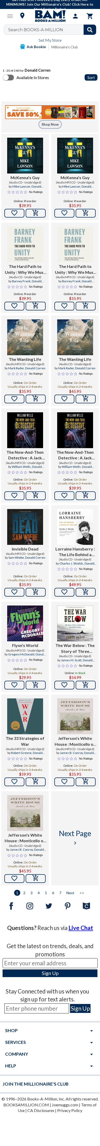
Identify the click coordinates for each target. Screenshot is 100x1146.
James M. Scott (71, 660)
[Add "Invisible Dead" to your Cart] (36, 592)
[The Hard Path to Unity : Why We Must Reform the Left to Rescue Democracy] (25, 244)
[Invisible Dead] (25, 527)
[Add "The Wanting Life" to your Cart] (36, 399)
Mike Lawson (21, 186)
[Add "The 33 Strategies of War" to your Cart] (36, 781)
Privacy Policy (69, 1110)
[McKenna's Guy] (25, 155)
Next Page (75, 837)
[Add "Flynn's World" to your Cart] (36, 685)
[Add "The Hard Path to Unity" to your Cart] (36, 306)
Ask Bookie (36, 47)
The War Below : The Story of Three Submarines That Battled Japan (75, 648)
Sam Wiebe (16, 557)
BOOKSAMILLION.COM (26, 1104)
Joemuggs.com (65, 1104)
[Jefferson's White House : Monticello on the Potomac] (75, 716)
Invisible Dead (25, 548)
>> (81, 893)
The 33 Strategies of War (25, 741)
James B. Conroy (71, 753)
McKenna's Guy (25, 177)
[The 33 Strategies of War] (25, 716)
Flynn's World (25, 645)
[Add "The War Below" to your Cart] (86, 685)
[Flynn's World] (25, 623)
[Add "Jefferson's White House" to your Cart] (86, 781)
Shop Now (50, 124)
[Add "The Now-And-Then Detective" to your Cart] (36, 495)
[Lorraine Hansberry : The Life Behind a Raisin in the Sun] (75, 527)
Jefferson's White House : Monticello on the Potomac (75, 741)
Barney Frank (21, 281)
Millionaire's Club (64, 47)
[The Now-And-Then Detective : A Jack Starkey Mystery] (25, 430)
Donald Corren (35, 368)
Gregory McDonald (21, 654)
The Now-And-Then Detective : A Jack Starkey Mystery (25, 455)
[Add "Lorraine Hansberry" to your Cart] (86, 592)
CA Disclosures (40, 1110)
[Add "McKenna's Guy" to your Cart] (36, 213)
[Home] (50, 16)
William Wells (21, 467)
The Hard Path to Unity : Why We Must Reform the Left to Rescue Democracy (25, 269)
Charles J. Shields (71, 563)
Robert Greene (21, 753)
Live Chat (80, 927)
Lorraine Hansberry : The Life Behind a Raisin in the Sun (75, 552)
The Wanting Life (25, 359)
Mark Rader (16, 368)
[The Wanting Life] (25, 337)
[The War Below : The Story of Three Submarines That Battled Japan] (75, 623)
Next (70, 893)
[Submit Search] (90, 30)
